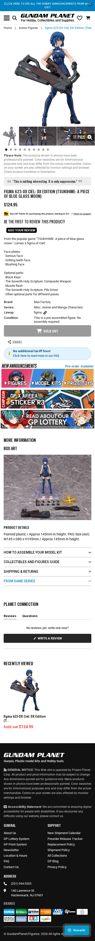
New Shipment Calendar (64, 833)
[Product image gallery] (47, 79)
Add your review (21, 230)
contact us (56, 816)
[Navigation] (7, 18)
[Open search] (14, 18)
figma (38, 312)
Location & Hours (15, 855)
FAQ (6, 861)
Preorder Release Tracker (65, 839)
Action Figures (28, 28)
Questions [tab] (30, 616)
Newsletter (11, 850)
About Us (10, 833)
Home (8, 28)
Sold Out (50, 330)
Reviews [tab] (10, 616)
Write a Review (50, 639)
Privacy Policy (57, 867)
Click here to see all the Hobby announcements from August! (47, 5)
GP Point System (15, 844)
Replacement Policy (61, 844)
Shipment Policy (59, 850)
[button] (88, 18)
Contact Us (11, 867)
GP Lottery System (16, 839)
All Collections (57, 855)
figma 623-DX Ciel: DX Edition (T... (25, 718)
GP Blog (53, 861)
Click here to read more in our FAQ (36, 355)
